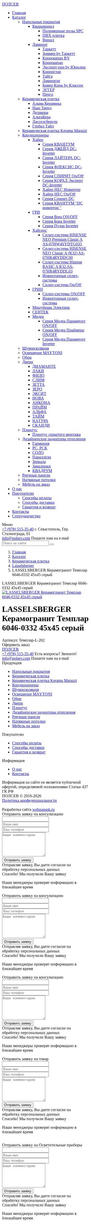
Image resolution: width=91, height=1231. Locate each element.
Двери (27, 362)
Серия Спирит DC (58, 198)
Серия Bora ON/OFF (60, 217)
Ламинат (40, 44)
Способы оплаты (37, 498)
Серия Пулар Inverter (60, 226)
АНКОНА (41, 403)
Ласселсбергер (44, 121)
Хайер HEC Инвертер (61, 189)
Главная (19, 13)
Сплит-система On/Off (61, 285)
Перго (47, 94)
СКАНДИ (41, 425)
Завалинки (41, 466)
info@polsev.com (16, 538)
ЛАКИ (38, 371)
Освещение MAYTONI (42, 353)
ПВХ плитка (53, 35)
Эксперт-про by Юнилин (64, 67)
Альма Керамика (46, 103)
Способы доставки (38, 502)
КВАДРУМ (42, 471)
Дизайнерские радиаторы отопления (53, 439)
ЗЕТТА (38, 384)
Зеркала (39, 461)
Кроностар (51, 72)
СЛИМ (38, 380)
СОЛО (38, 452)
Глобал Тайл (43, 126)
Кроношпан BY (56, 58)
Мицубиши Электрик (51, 307)
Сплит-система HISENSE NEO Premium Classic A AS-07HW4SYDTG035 (64, 239)
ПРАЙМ (39, 407)
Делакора (40, 112)
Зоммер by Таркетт (58, 53)
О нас (17, 489)
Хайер (37, 140)
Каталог (19, 17)
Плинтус (29, 430)
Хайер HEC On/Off (58, 194)
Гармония (40, 443)
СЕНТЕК (40, 312)
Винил (48, 40)
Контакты (20, 511)
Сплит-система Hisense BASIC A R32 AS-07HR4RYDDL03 (62, 266)
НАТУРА (40, 421)
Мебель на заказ (36, 484)
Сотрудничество (26, 516)
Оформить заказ (16, 645)
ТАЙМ (38, 416)
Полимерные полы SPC (62, 31)
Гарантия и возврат (39, 507)
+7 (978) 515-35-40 (18, 529)
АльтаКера (41, 117)
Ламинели (51, 81)
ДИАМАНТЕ (44, 366)
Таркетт (49, 49)
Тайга (47, 76)
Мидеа (38, 316)
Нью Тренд (42, 108)
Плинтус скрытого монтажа (56, 434)
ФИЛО (38, 375)
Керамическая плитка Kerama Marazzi (54, 130)
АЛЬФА (39, 412)
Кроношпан (52, 62)
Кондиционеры (35, 135)
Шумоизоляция (35, 348)
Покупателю (23, 493)
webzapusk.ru (43, 809)
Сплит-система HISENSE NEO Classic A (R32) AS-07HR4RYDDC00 (64, 253)
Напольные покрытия (41, 22)
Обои (27, 357)
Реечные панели (36, 475)
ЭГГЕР (48, 90)
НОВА (38, 398)
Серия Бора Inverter (59, 221)
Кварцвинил (43, 26)
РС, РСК (39, 448)
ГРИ (36, 212)
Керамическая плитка (40, 99)
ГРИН (37, 289)
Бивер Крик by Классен (62, 85)
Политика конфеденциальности (29, 800)
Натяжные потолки (39, 480)
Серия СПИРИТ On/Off (62, 176)
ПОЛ (10, 4)
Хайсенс (39, 230)
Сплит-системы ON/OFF (63, 294)
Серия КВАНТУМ (58, 144)
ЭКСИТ (39, 393)
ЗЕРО (37, 389)
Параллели (41, 457)
